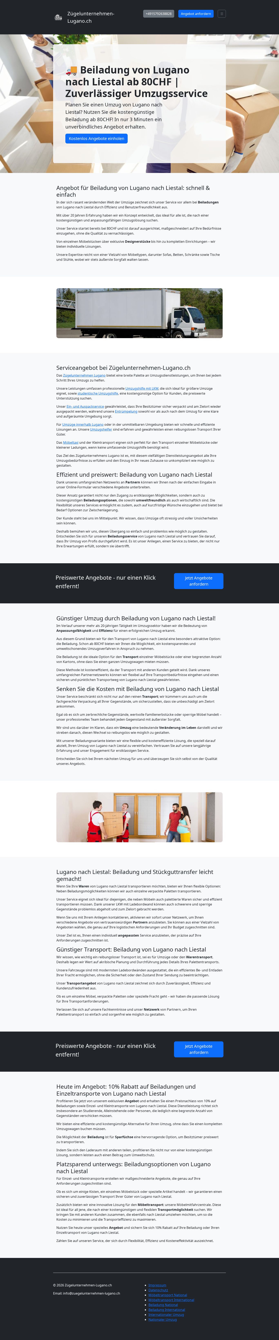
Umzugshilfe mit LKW (141, 388)
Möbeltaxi (70, 442)
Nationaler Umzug (162, 1319)
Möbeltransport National (167, 1295)
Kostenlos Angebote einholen (96, 138)
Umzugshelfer (101, 429)
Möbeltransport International (171, 1300)
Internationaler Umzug (166, 1314)
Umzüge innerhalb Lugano (83, 424)
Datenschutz (158, 1290)
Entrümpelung (126, 411)
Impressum (157, 1285)
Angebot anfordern (196, 13)
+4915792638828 (159, 13)
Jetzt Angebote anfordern (198, 581)
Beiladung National (163, 1305)
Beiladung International (166, 1309)
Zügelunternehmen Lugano (84, 375)
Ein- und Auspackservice (85, 406)
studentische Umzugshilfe (98, 393)
